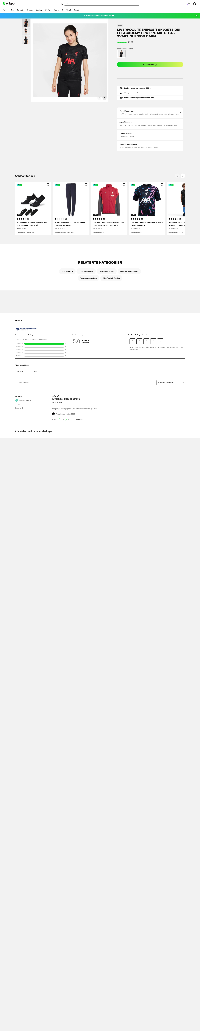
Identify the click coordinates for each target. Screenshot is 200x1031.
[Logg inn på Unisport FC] (189, 3)
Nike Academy (67, 271)
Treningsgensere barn (88, 278)
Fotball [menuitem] (5, 10)
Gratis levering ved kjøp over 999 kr (137, 88)
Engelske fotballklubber (129, 271)
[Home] (9, 3)
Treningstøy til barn (106, 271)
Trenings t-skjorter (86, 271)
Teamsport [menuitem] (58, 10)
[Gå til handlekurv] (194, 3)
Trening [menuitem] (30, 10)
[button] (26, 31)
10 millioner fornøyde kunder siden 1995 (139, 97)
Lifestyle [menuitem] (47, 10)
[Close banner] (196, 15)
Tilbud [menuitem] (68, 10)
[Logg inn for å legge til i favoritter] (48, 184)
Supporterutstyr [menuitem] (17, 10)
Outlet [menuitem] (76, 10)
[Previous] (177, 175)
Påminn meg (148, 64)
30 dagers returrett (131, 93)
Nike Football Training (111, 278)
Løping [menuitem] (39, 10)
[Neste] (104, 98)
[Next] (183, 175)
